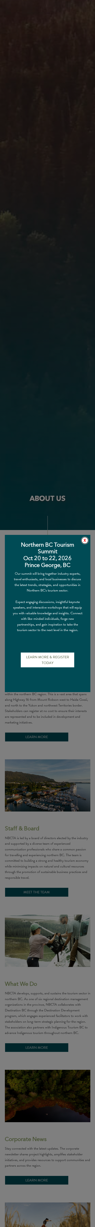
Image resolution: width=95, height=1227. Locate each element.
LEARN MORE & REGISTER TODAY (47, 660)
